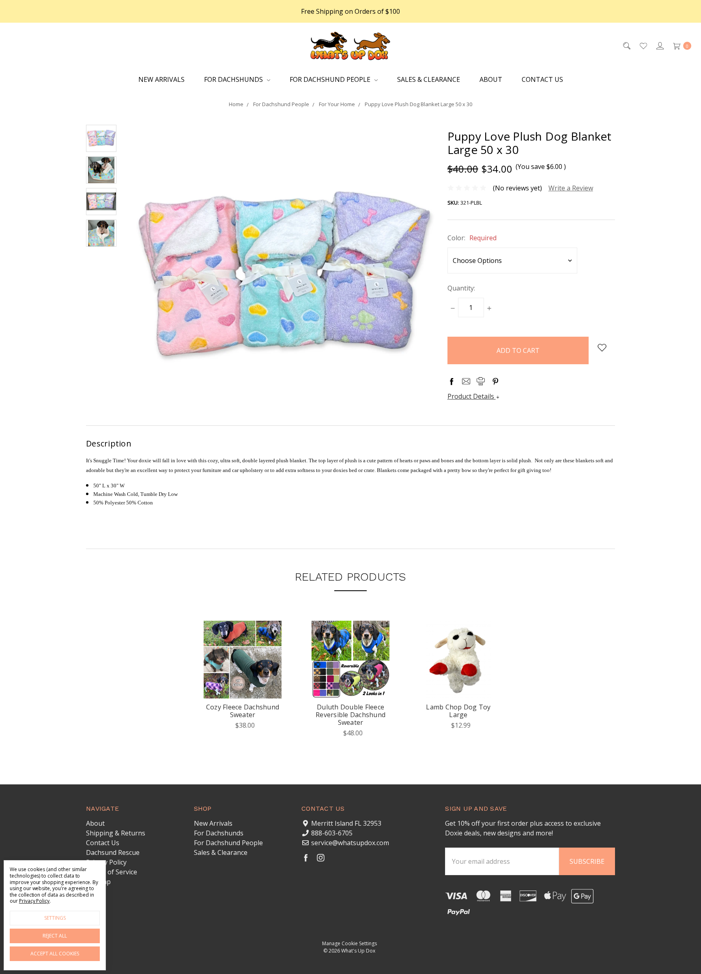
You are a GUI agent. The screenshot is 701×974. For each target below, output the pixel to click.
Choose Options (242, 685)
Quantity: (461, 288)
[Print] (481, 381)
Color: (472, 237)
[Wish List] (642, 45)
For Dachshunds (234, 79)
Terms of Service (111, 871)
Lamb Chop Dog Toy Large (458, 711)
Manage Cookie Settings (349, 943)
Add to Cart (458, 685)
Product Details (471, 396)
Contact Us (542, 79)
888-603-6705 (332, 833)
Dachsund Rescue (113, 852)
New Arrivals (161, 79)
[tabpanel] (243, 682)
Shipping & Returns (115, 833)
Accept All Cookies (54, 953)
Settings (55, 917)
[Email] (466, 381)
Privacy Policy (106, 862)
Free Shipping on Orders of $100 (350, 11)
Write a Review (570, 188)
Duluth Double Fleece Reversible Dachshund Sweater (350, 715)
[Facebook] (451, 381)
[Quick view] (268, 634)
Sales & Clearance (428, 79)
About (491, 79)
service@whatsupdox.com (350, 842)
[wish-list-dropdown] (602, 347)
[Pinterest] (495, 381)
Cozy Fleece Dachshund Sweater (242, 711)
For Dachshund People (331, 79)
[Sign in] (659, 45)
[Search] (626, 45)
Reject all (55, 935)
